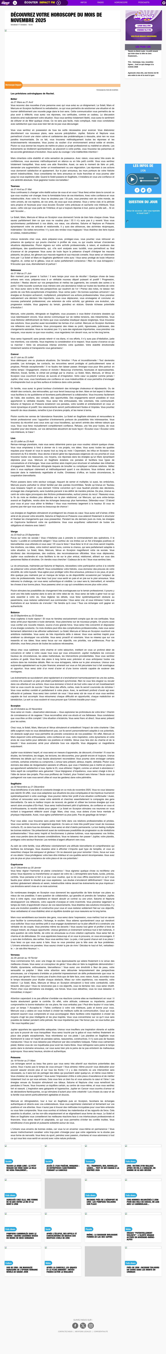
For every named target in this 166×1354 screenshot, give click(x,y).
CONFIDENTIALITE (101, 1331)
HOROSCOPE (120, 3)
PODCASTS (143, 3)
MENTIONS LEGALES (83, 1331)
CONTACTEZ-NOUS (65, 1331)
